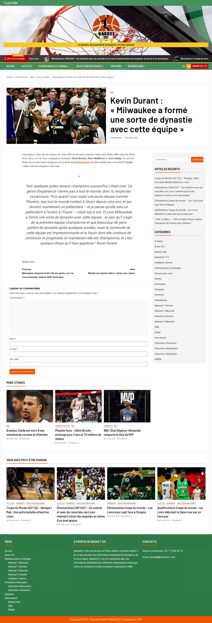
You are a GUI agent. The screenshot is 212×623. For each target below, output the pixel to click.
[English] (3, 4)
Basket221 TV (162, 257)
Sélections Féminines (166, 343)
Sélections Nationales (89, 66)
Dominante (108, 426)
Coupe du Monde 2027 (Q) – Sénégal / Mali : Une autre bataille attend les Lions (29, 512)
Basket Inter (161, 252)
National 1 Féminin (164, 305)
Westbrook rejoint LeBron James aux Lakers (111, 271)
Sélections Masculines (166, 348)
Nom (13, 339)
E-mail (13, 349)
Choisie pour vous (62, 426)
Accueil (10, 66)
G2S (140, 619)
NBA (111, 92)
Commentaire (17, 297)
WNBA (158, 359)
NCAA (158, 332)
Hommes (159, 294)
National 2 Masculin (164, 321)
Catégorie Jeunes (163, 262)
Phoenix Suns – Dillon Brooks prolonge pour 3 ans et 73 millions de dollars (78, 434)
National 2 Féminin (164, 316)
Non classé (160, 337)
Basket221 (117, 138)
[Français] (6, 4)
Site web (14, 359)
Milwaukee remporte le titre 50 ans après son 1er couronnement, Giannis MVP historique (48, 273)
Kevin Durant (82, 162)
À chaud (159, 241)
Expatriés (116, 66)
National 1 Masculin (164, 311)
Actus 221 (26, 66)
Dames (158, 278)
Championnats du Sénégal (53, 66)
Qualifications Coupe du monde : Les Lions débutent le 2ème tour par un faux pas (180, 512)
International (136, 66)
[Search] (184, 66)
